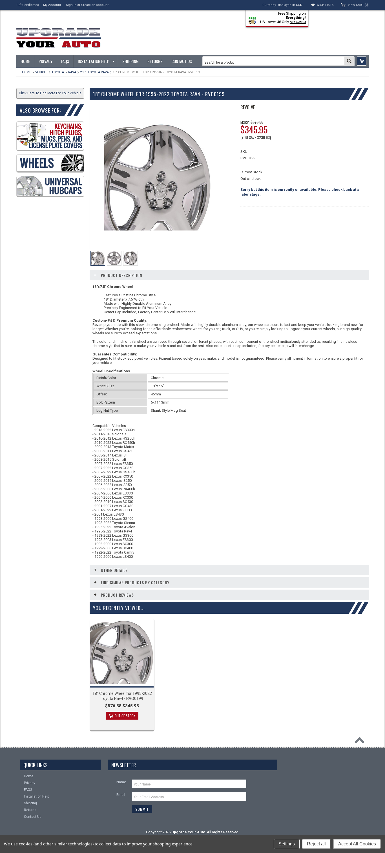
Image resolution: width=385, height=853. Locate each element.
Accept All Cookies (357, 843)
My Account (52, 5)
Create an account (95, 5)
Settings (286, 843)
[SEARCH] (349, 62)
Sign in (71, 5)
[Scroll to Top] (361, 741)
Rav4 (72, 72)
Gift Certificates (27, 5)
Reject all (316, 843)
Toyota (58, 72)
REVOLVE (247, 107)
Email (120, 794)
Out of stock (125, 715)
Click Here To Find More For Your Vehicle (50, 93)
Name (121, 782)
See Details (298, 22)
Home (26, 72)
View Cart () (358, 5)
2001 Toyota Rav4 (94, 72)
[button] (361, 61)
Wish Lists (325, 5)
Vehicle (41, 72)
